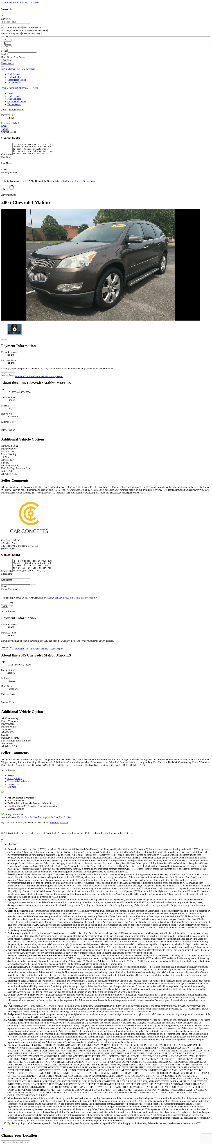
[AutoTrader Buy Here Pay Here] (18, 69)
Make (4, 50)
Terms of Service (82, 181)
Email (4, 125)
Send (4, 189)
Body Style (6, 57)
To (5, 43)
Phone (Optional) (9, 172)
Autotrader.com (8, 817)
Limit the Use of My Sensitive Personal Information (32, 806)
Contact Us (12, 784)
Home (10, 93)
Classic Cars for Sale (27, 817)
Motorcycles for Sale (48, 817)
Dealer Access (14, 82)
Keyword (6, 18)
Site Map (11, 786)
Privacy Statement (16, 800)
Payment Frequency (11, 33)
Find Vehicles (14, 77)
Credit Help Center (16, 79)
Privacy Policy (62, 181)
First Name (6, 157)
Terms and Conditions (18, 781)
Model (4, 54)
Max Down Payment (11, 27)
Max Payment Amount (12, 30)
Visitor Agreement (59, 822)
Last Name (6, 163)
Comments (6, 154)
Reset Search (7, 63)
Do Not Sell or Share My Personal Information (30, 803)
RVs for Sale (65, 817)
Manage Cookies (15, 809)
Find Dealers (13, 74)
